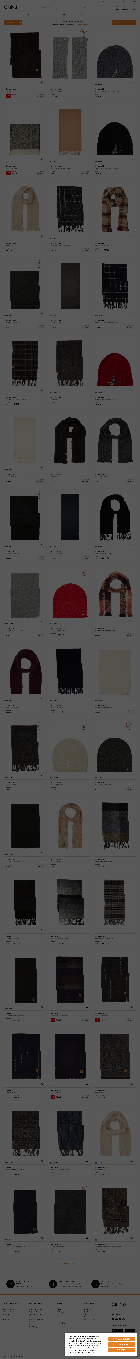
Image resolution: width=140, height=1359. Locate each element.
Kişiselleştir (121, 1350)
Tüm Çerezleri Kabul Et (121, 1339)
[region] (101, 1344)
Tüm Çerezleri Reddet (121, 1344)
